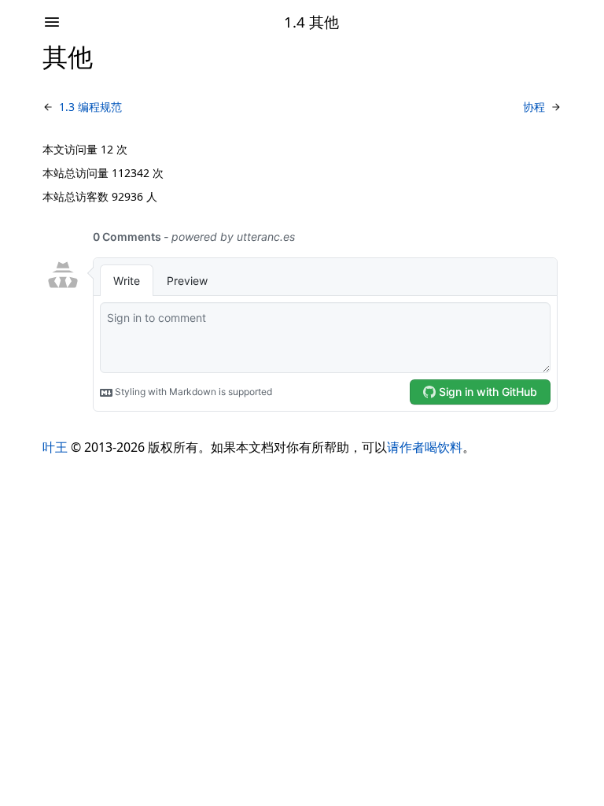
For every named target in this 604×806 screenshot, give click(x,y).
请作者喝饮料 (424, 447)
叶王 (55, 447)
